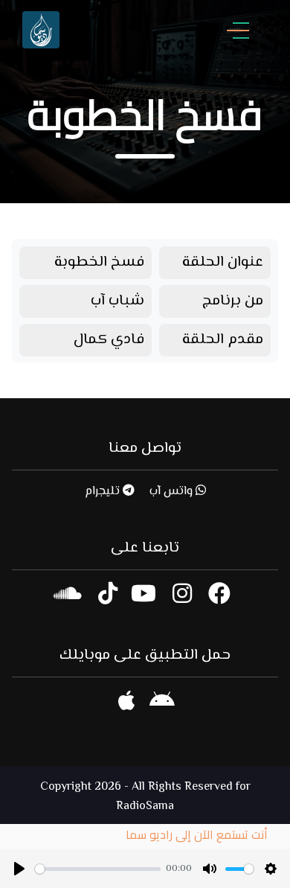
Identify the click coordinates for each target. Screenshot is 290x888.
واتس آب (172, 491)
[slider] (98, 869)
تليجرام (104, 491)
